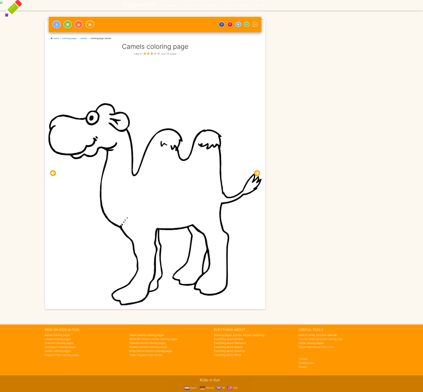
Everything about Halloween (230, 343)
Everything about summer (228, 339)
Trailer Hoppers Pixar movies (145, 355)
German (209, 387)
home (56, 38)
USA (234, 387)
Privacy (303, 366)
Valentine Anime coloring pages (147, 343)
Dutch (193, 387)
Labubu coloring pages (58, 339)
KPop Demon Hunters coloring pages (150, 351)
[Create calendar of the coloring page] (67, 24)
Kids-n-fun (139, 5)
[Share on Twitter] (238, 24)
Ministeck (227, 5)
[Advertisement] (155, 79)
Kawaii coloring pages (57, 335)
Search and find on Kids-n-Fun (316, 347)
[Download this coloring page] (90, 24)
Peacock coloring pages (59, 343)
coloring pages (69, 38)
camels (83, 38)
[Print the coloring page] (79, 24)
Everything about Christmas (229, 351)
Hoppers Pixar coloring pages (62, 355)
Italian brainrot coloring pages (146, 335)
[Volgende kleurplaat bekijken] (255, 173)
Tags (256, 5)
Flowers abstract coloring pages (148, 347)
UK (223, 387)
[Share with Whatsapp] (247, 24)
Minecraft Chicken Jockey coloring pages (153, 339)
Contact (303, 359)
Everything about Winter (227, 355)
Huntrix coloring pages (58, 351)
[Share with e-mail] (255, 24)
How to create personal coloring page (321, 339)
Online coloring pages (311, 343)
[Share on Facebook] (221, 24)
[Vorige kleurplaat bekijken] (54, 173)
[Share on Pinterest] (230, 24)
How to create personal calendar (318, 335)
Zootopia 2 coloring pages (60, 347)
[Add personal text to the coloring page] (56, 24)
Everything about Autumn (228, 347)
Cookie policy (306, 363)
